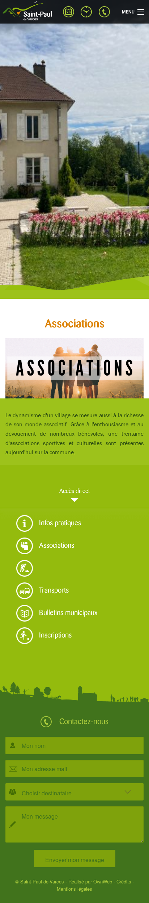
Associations (55, 544)
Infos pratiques (59, 521)
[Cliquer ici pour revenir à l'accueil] (29, 11)
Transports (53, 589)
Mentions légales (74, 888)
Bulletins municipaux (67, 611)
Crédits (123, 881)
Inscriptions (54, 634)
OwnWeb (102, 881)
